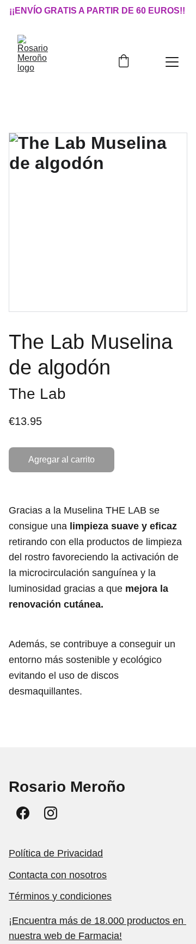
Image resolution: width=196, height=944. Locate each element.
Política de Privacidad (56, 853)
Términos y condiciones (60, 896)
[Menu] (172, 62)
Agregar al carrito (61, 459)
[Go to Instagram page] (50, 813)
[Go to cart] (124, 62)
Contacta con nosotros (58, 875)
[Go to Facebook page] (22, 813)
